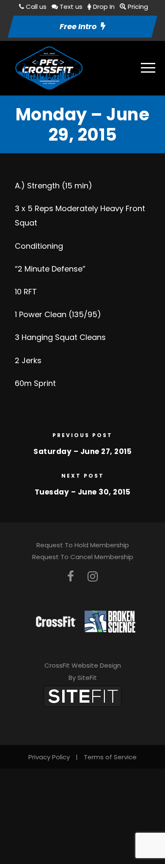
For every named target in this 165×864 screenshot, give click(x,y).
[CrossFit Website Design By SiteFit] (82, 695)
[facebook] (70, 576)
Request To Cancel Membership (82, 556)
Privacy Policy (49, 757)
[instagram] (93, 576)
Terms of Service (110, 757)
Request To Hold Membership (82, 545)
